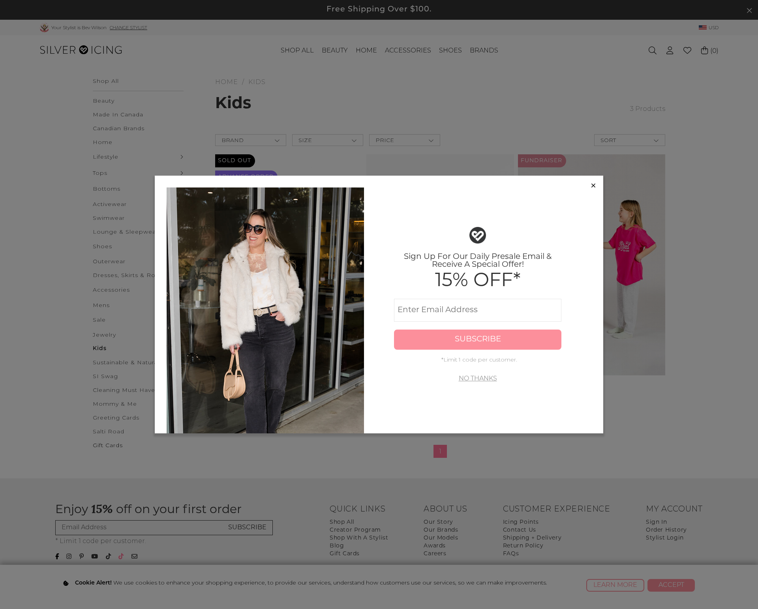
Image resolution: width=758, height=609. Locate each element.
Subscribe (478, 339)
